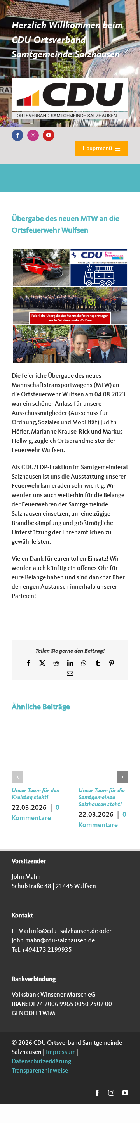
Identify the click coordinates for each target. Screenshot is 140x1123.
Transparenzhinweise (40, 1071)
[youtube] (48, 135)
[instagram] (33, 135)
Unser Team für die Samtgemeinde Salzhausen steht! (102, 798)
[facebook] (17, 135)
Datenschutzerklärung (41, 1062)
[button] (17, 777)
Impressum (60, 1052)
